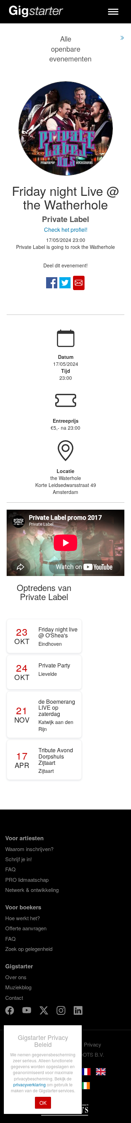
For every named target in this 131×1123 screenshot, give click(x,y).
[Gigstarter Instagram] (62, 1011)
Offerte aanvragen (25, 928)
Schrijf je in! (18, 859)
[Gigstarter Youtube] (27, 1011)
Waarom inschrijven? (29, 848)
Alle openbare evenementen (70, 49)
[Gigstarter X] (44, 1011)
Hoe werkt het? (22, 918)
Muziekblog (18, 987)
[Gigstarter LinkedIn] (78, 1011)
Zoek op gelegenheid (28, 948)
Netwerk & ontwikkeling (32, 889)
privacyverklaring (30, 1084)
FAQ (10, 869)
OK (42, 1102)
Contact (14, 997)
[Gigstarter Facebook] (10, 1011)
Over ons (16, 977)
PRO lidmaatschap (27, 879)
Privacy (92, 1044)
